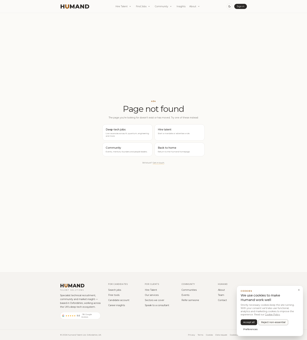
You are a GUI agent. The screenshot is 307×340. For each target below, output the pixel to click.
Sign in (240, 6)
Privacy (191, 335)
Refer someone (190, 300)
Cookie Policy (272, 314)
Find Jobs (141, 6)
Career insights (116, 305)
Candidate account (118, 300)
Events (185, 295)
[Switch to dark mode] (229, 6)
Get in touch (158, 162)
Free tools (113, 295)
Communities (189, 289)
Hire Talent (121, 6)
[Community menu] (171, 6)
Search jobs (114, 289)
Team (221, 295)
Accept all (249, 322)
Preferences (250, 329)
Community (161, 6)
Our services (152, 295)
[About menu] (199, 6)
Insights (181, 6)
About (192, 6)
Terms (200, 335)
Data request (221, 335)
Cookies (209, 335)
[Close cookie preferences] (299, 290)
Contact (222, 300)
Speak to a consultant (157, 305)
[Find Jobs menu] (149, 6)
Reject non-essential (273, 322)
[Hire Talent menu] (130, 6)
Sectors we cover (154, 300)
